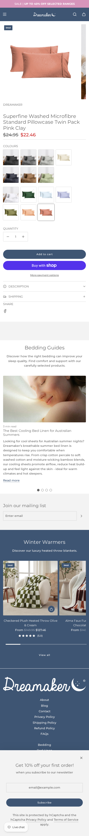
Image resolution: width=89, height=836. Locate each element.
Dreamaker (12, 105)
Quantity (10, 228)
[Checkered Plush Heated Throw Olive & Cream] (30, 588)
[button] (38, 490)
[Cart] (83, 14)
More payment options (44, 275)
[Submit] (81, 516)
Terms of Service (66, 819)
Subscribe (44, 802)
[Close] (81, 757)
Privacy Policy (36, 819)
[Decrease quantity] (7, 236)
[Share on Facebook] (5, 312)
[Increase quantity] (23, 236)
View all (44, 655)
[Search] (74, 14)
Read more (11, 480)
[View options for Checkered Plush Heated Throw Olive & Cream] (51, 609)
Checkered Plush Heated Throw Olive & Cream (30, 623)
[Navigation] (4, 14)
